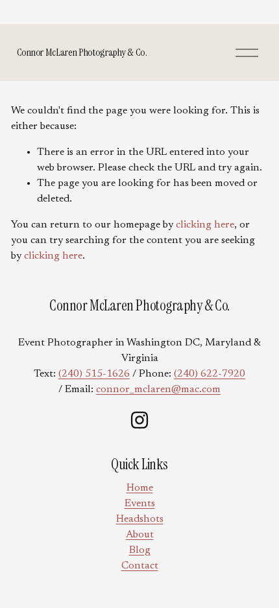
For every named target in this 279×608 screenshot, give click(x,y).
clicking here (205, 225)
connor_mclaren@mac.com (158, 389)
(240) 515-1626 (94, 374)
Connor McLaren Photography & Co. (82, 52)
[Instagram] (139, 420)
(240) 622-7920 (209, 374)
